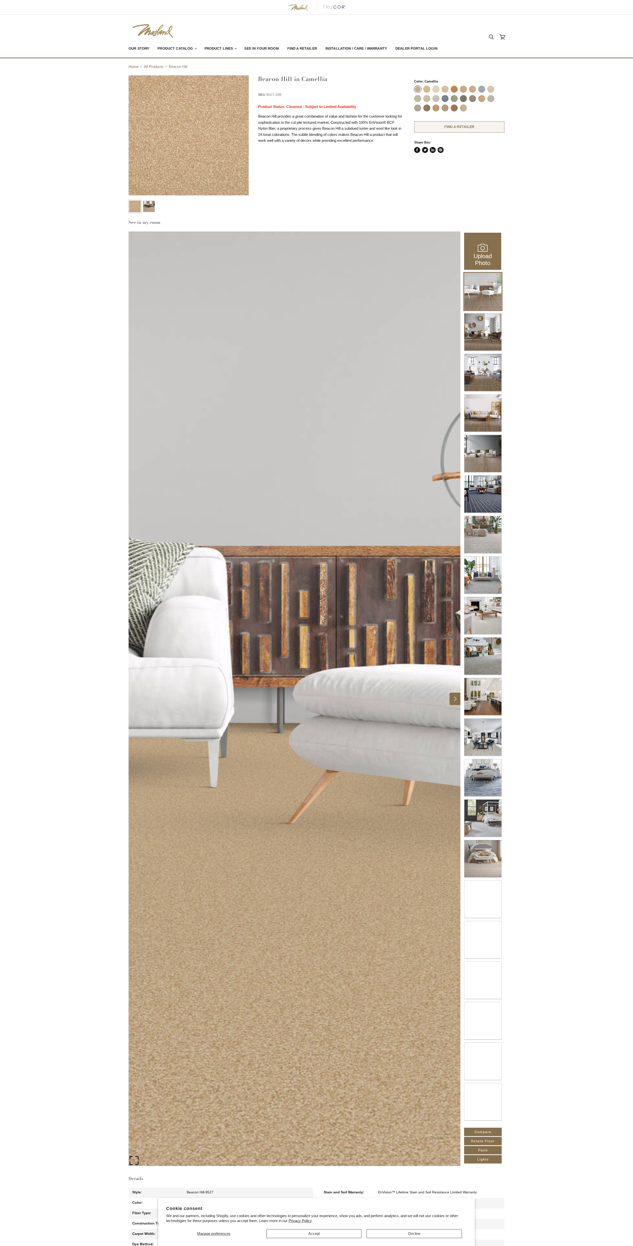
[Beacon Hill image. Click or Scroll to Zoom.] (189, 135)
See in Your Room (261, 48)
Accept (314, 1233)
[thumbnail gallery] (135, 206)
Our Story (139, 48)
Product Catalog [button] (176, 48)
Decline (414, 1233)
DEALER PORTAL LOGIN (416, 48)
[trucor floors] (333, 7)
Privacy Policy (300, 1221)
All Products (153, 66)
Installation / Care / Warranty (356, 48)
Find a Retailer (302, 48)
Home (133, 66)
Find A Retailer (459, 127)
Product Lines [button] (219, 48)
